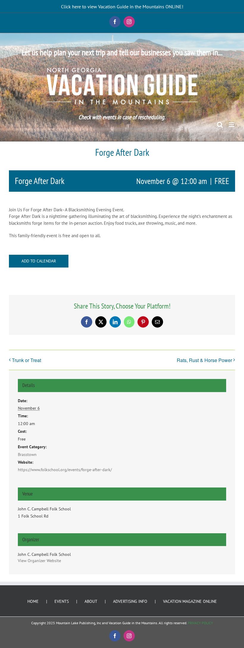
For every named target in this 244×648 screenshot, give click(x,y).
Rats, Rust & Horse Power (204, 360)
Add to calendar (38, 261)
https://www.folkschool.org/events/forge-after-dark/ (65, 469)
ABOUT (91, 601)
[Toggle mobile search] (220, 125)
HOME (33, 601)
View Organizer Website (39, 560)
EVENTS (61, 601)
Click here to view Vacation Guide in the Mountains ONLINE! (122, 7)
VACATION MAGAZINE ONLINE (190, 601)
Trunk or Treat (26, 360)
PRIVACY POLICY (200, 623)
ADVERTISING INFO (130, 601)
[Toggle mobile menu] (232, 125)
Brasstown (27, 454)
